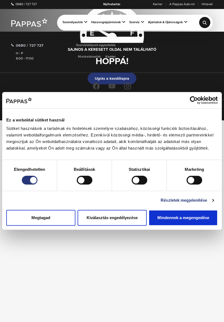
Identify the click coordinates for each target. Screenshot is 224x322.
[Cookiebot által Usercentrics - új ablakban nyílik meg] (194, 100)
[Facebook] (96, 86)
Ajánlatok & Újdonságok (165, 22)
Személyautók (73, 22)
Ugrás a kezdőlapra (112, 78)
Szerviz (134, 22)
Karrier (158, 4)
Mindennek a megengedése (183, 217)
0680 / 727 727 (26, 4)
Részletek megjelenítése (184, 200)
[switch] (84, 180)
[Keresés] (204, 22)
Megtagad (40, 217)
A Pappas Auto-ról (182, 4)
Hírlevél (207, 4)
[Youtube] (112, 86)
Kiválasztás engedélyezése (112, 217)
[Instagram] (127, 86)
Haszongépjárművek (106, 22)
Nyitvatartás (111, 4)
